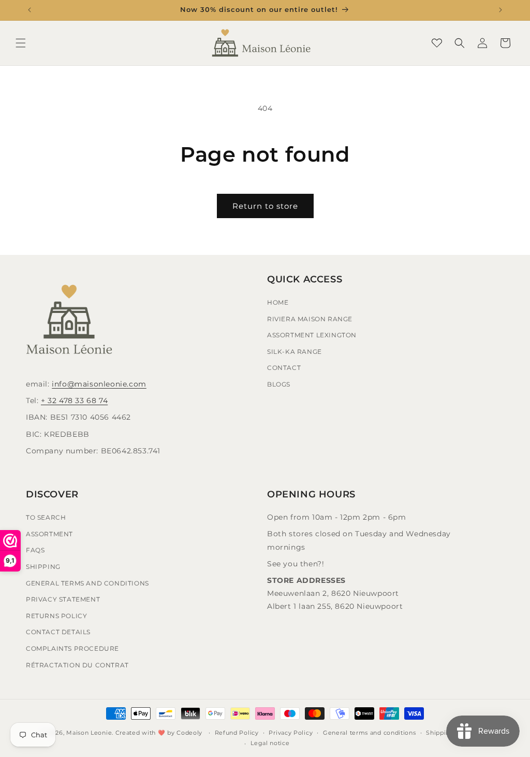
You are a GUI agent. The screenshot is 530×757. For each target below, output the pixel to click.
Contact (284, 368)
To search (46, 517)
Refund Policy (237, 732)
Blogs (278, 384)
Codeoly (189, 732)
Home (277, 302)
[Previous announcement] (29, 10)
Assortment (49, 534)
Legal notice (270, 743)
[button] (20, 43)
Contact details (58, 632)
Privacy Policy (291, 732)
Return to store (265, 206)
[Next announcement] (500, 10)
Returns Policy (56, 616)
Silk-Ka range (294, 351)
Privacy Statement (63, 599)
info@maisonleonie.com (99, 384)
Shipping (43, 566)
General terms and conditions (369, 732)
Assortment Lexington (312, 335)
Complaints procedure (72, 648)
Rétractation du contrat (77, 665)
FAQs (35, 550)
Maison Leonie (89, 732)
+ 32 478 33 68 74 (74, 400)
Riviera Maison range (309, 319)
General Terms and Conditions (87, 583)
